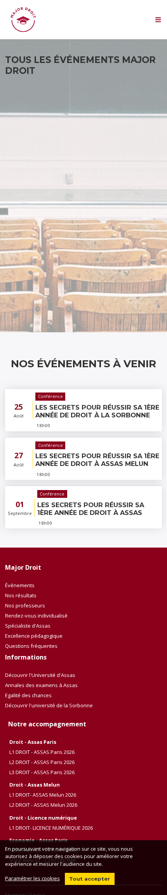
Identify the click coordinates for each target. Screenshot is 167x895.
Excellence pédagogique (34, 635)
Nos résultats (21, 595)
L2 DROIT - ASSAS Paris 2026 (42, 762)
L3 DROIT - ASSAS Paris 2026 (42, 772)
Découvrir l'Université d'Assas (40, 675)
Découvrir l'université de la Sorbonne (49, 705)
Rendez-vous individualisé (36, 615)
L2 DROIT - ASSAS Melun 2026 (43, 804)
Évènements (20, 585)
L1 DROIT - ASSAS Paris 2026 (42, 751)
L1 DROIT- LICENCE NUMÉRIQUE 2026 (51, 827)
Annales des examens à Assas (41, 685)
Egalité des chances (28, 695)
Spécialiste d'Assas (27, 625)
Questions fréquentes (31, 645)
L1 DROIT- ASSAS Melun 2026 (42, 794)
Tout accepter (89, 879)
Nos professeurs (25, 605)
